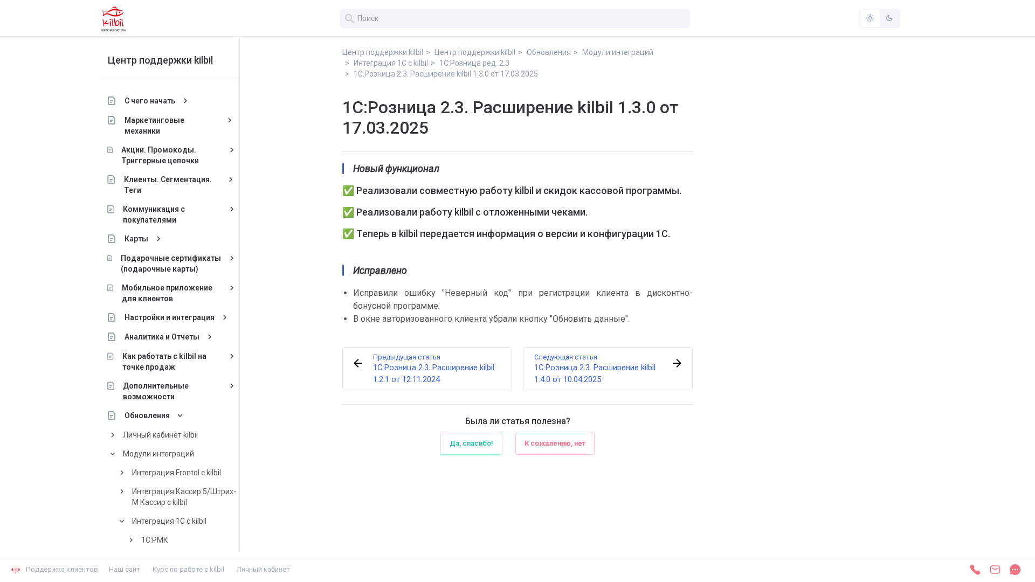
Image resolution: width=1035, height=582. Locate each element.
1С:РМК (154, 540)
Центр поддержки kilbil (160, 60)
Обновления (147, 415)
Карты (136, 238)
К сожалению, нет (555, 443)
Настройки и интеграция (170, 317)
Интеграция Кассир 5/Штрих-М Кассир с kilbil (184, 497)
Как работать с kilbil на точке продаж (164, 361)
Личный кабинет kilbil (160, 435)
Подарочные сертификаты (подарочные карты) (171, 263)
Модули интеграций (158, 453)
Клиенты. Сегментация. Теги (168, 185)
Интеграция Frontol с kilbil (176, 472)
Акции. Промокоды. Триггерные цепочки (160, 155)
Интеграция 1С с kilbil (169, 521)
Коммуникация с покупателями (154, 214)
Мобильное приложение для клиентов (167, 293)
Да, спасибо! (471, 443)
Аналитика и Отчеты (162, 336)
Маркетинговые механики (154, 125)
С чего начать (150, 100)
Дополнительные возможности (156, 391)
